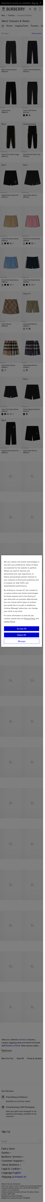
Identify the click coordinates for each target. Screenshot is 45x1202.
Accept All (21, 628)
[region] (21, 601)
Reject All (21, 634)
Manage (21, 641)
